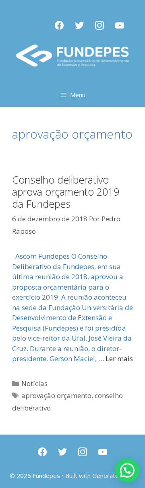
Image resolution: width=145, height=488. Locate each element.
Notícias (34, 383)
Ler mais (119, 358)
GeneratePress (113, 476)
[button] (127, 470)
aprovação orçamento (56, 395)
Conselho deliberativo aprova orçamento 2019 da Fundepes (65, 191)
